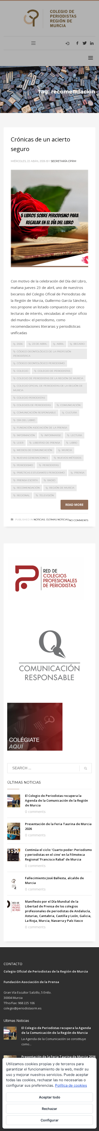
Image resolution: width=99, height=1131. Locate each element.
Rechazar (49, 1109)
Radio (51, 480)
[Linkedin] (91, 43)
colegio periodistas (31, 397)
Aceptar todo (49, 1097)
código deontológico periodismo (41, 363)
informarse (52, 435)
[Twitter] (84, 43)
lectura (76, 435)
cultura (71, 412)
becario (79, 343)
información (26, 435)
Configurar (50, 1120)
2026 (20, 343)
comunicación (70, 405)
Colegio (22, 370)
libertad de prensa (46, 442)
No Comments (78, 520)
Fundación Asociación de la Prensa (42, 427)
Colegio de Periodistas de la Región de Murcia (50, 378)
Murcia (67, 450)
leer (20, 442)
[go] (85, 768)
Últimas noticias (57, 519)
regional (23, 495)
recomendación (28, 487)
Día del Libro (26, 420)
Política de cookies (71, 1085)
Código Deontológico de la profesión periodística (42, 353)
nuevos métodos (69, 457)
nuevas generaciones (32, 457)
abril (60, 343)
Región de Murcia (61, 487)
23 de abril (39, 343)
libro (73, 442)
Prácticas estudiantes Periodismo (41, 472)
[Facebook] (77, 43)
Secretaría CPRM (63, 161)
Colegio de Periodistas (54, 370)
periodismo (25, 465)
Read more (74, 504)
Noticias (39, 519)
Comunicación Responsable (36, 412)
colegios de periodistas (34, 405)
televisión (46, 495)
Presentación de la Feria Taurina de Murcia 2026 (58, 1056)
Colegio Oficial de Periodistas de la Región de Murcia (48, 388)
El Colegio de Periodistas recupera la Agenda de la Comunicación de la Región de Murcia (56, 800)
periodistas (51, 465)
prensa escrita (27, 480)
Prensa (79, 472)
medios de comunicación (34, 450)
